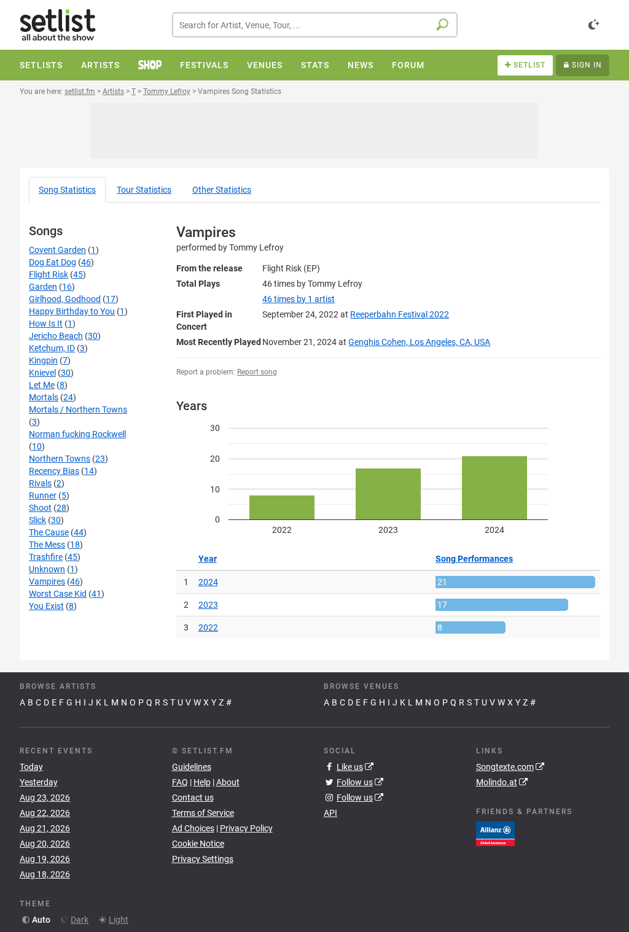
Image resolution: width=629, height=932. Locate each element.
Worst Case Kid (58, 594)
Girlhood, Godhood (65, 299)
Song (67, 190)
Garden (43, 287)
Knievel (42, 373)
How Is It (46, 323)
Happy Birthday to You (72, 311)
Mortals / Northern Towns (78, 409)
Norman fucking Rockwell (77, 434)
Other (221, 190)
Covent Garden (57, 250)
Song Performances (474, 559)
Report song (257, 372)
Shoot (40, 508)
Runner (43, 495)
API (330, 813)
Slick (37, 520)
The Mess (47, 544)
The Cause (49, 532)
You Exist (46, 606)
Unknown (47, 569)
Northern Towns (59, 459)
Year (207, 559)
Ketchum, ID (52, 348)
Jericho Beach (56, 336)
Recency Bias (54, 471)
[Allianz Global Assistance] (495, 833)
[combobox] (315, 24)
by (298, 299)
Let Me (42, 385)
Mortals (43, 397)
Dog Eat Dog (52, 262)
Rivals (40, 483)
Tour (144, 190)
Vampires (47, 581)
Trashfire (46, 557)
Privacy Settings (202, 859)
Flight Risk (48, 274)
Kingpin (43, 360)
